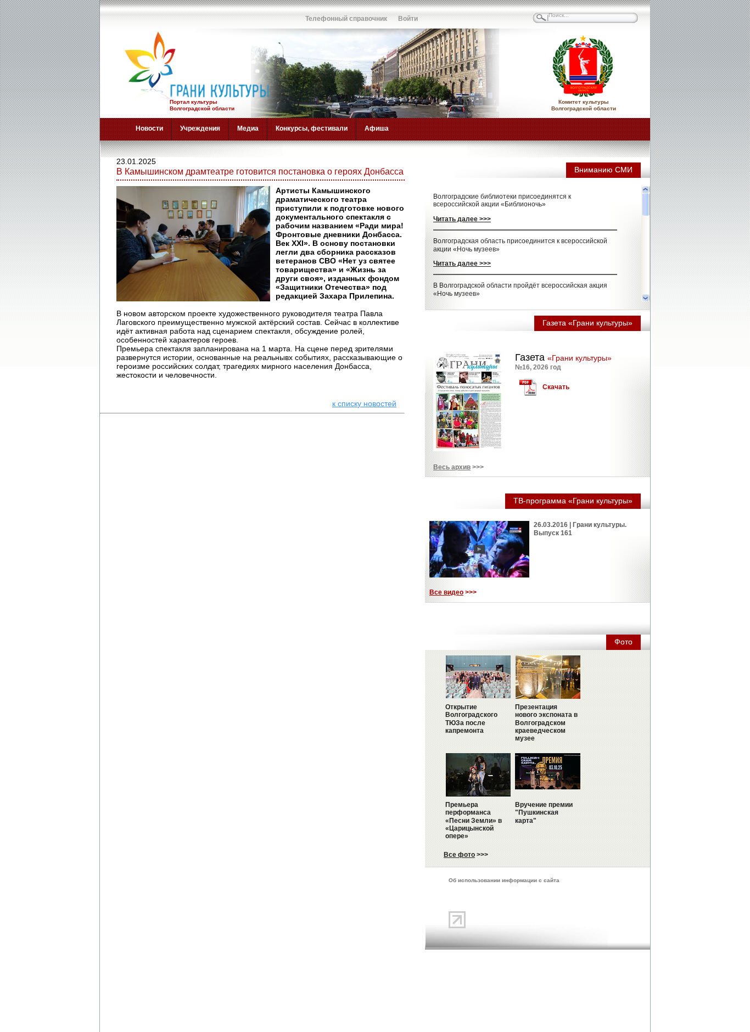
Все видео (446, 592)
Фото (623, 641)
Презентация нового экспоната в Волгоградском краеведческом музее (546, 723)
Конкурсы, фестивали (312, 128)
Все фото (459, 855)
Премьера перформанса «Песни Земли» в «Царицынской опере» (473, 820)
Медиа (248, 128)
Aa (251, 13)
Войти (408, 19)
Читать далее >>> (462, 219)
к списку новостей (364, 403)
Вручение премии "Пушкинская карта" (544, 813)
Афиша (377, 128)
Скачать (555, 387)
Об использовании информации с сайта (504, 880)
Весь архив (452, 467)
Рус (131, 14)
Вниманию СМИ (603, 169)
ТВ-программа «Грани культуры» (573, 500)
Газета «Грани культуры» (587, 322)
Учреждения (200, 128)
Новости (149, 128)
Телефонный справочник (346, 19)
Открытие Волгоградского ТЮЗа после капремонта (471, 718)
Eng (155, 14)
